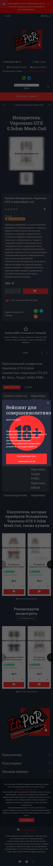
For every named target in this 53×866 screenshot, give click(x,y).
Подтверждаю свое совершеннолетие (26, 458)
